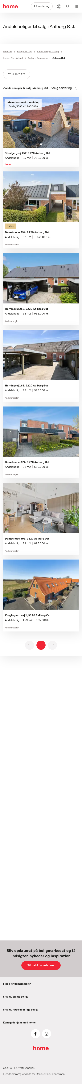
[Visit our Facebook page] (35, 1033)
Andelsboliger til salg (48, 51)
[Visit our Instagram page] (46, 1033)
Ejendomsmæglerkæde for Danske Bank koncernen (34, 1074)
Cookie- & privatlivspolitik (19, 1068)
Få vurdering (41, 6)
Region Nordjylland (13, 58)
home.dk (7, 51)
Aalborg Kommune (37, 58)
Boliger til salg (24, 51)
